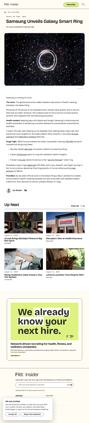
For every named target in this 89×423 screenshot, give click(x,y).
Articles (19, 396)
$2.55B (69, 142)
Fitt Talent (49, 399)
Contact (48, 415)
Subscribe (49, 408)
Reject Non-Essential (32, 414)
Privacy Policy (41, 390)
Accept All (12, 414)
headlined (31, 165)
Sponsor (48, 412)
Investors (49, 403)
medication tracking (27, 137)
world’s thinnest (55, 160)
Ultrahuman (22, 155)
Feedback (49, 419)
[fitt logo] (11, 4)
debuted (28, 149)
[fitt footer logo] (27, 375)
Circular (21, 160)
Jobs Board (49, 395)
